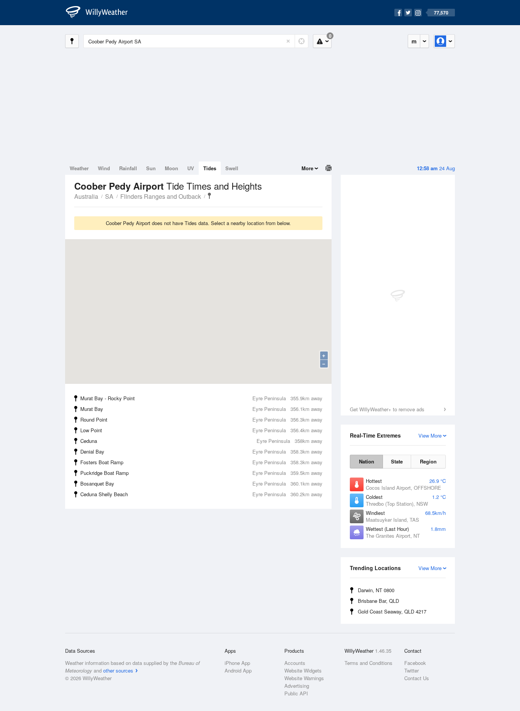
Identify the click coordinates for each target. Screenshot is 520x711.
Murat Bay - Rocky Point (201, 398)
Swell (231, 168)
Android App (238, 670)
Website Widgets (303, 670)
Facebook (415, 662)
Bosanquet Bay (201, 483)
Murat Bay (201, 408)
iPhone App (237, 662)
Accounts (294, 662)
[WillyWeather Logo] (101, 13)
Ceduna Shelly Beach (201, 494)
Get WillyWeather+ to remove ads (387, 409)
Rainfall (128, 168)
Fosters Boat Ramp (201, 462)
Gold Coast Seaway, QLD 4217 (392, 611)
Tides (209, 168)
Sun (151, 168)
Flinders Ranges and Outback (160, 196)
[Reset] (288, 41)
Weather (79, 168)
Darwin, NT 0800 (376, 590)
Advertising (296, 685)
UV (190, 168)
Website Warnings (304, 678)
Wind (104, 168)
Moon (171, 168)
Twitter (411, 670)
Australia (86, 196)
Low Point (201, 430)
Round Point (201, 419)
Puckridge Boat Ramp (201, 472)
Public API (296, 693)
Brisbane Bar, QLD (378, 600)
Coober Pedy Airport (209, 196)
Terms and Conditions (368, 662)
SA (109, 196)
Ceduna (201, 440)
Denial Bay (201, 451)
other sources (118, 670)
